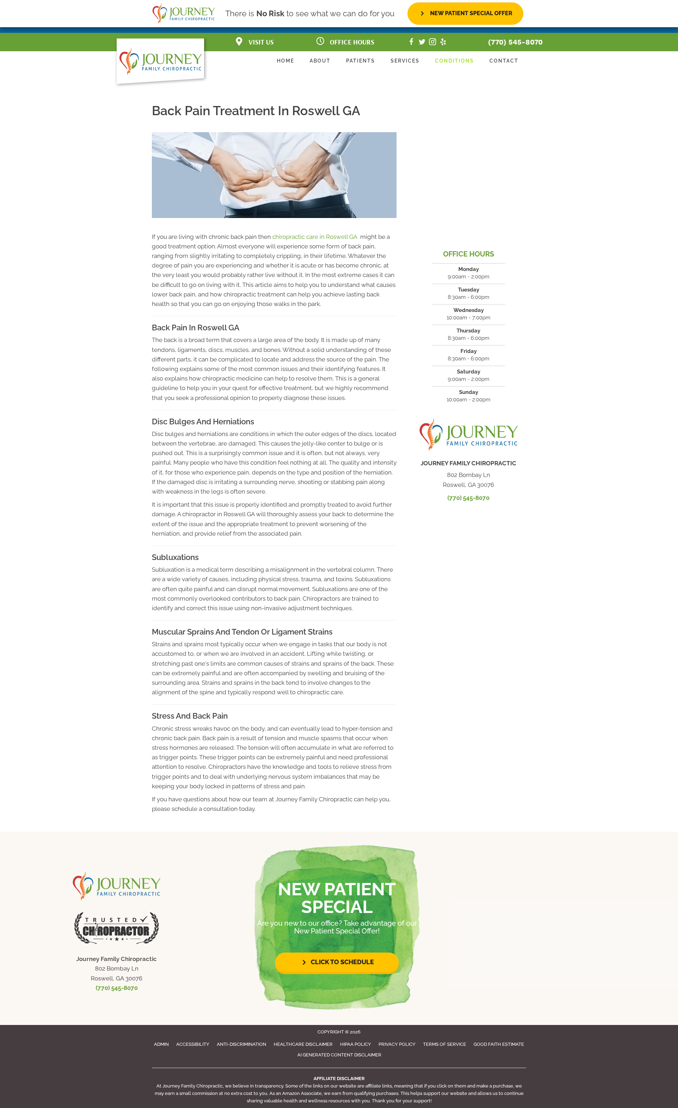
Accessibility (192, 1044)
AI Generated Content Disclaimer (339, 1054)
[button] (337, 962)
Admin (161, 1044)
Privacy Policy (397, 1044)
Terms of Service (444, 1044)
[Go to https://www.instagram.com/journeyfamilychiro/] (432, 43)
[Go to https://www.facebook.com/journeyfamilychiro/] (411, 43)
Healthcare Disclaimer (303, 1044)
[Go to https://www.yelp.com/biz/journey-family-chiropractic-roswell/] (443, 43)
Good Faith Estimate (499, 1044)
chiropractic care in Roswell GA (315, 236)
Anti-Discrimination (241, 1044)
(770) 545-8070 (515, 42)
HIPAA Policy (355, 1044)
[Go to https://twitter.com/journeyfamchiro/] (422, 43)
